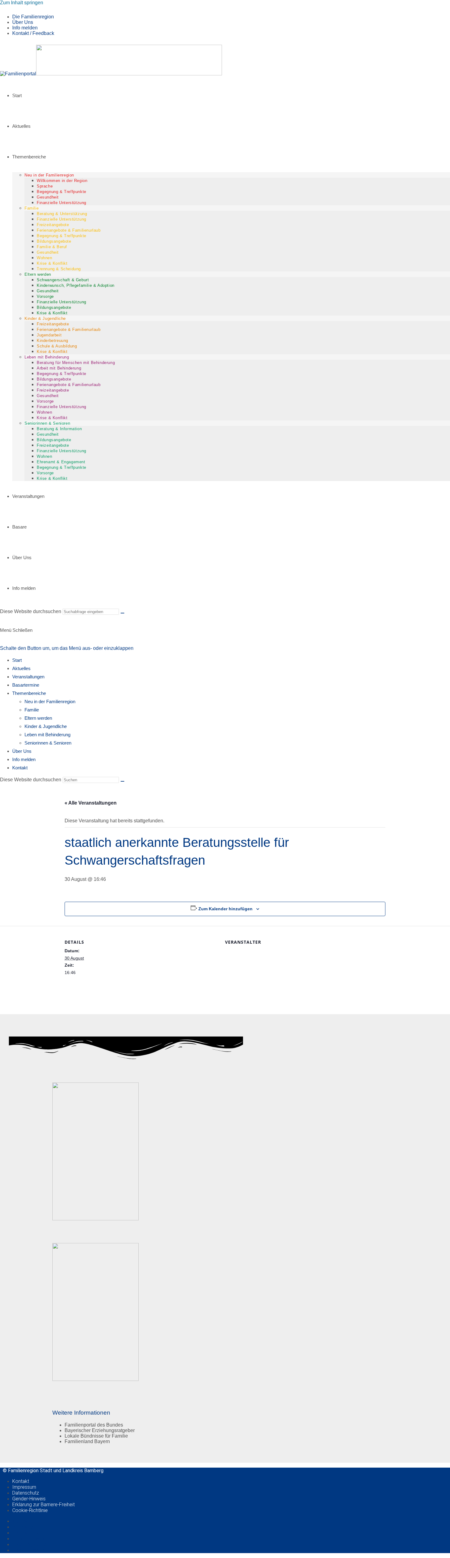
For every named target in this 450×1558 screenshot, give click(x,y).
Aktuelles (21, 668)
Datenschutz (25, 1493)
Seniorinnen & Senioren (47, 742)
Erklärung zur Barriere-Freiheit (43, 1504)
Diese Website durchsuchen (31, 611)
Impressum (24, 1487)
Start (17, 660)
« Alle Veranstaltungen (91, 803)
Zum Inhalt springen (21, 2)
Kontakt (20, 767)
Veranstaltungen (28, 676)
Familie (31, 709)
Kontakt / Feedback (33, 33)
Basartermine (25, 685)
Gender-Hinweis (29, 1499)
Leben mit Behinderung (47, 734)
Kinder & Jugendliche (45, 726)
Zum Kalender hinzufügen (225, 908)
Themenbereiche (29, 693)
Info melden (25, 27)
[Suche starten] (122, 613)
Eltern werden (38, 718)
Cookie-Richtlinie (30, 1510)
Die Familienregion (33, 16)
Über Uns (22, 22)
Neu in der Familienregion (49, 701)
